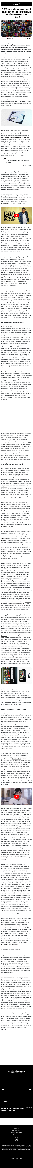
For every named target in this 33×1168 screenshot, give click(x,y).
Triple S (29, 393)
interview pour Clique (19, 884)
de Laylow (14, 279)
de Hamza (5, 444)
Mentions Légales (16, 1130)
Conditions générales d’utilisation (16, 1134)
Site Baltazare (16, 1158)
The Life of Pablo (16, 759)
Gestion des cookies (16, 1132)
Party (19, 540)
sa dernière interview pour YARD (16, 603)
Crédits (16, 1128)
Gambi (10, 623)
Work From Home (14, 553)
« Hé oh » (10, 634)
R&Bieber (4, 538)
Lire (16, 4)
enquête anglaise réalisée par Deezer (17, 137)
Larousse (16, 176)
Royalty (18, 483)
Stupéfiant (4, 569)
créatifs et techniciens (7, 203)
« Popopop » (17, 634)
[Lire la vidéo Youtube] (16, 215)
